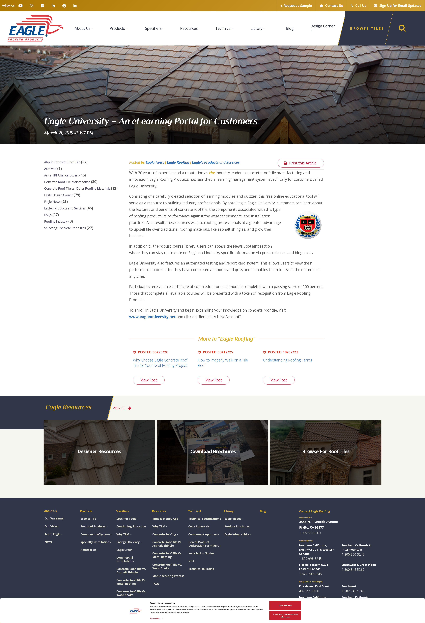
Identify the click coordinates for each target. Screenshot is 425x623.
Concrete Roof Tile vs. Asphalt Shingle (131, 570)
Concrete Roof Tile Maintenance (67, 182)
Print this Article (302, 163)
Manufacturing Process (168, 576)
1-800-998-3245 (310, 558)
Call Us (360, 5)
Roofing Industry (56, 221)
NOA (191, 561)
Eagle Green (124, 550)
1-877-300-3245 (310, 574)
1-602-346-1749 (353, 591)
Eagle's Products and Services (65, 208)
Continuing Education (131, 526)
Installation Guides (201, 553)
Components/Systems (95, 534)
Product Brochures (237, 526)
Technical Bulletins (201, 569)
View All (119, 407)
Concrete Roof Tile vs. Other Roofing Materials (77, 188)
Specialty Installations (95, 542)
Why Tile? (122, 534)
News (48, 542)
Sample (298, 5)
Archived (50, 168)
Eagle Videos (232, 518)
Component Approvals (203, 534)
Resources (189, 28)
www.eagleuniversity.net (152, 316)
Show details (155, 619)
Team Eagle (52, 534)
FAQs (47, 215)
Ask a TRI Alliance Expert (61, 175)
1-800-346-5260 (353, 569)
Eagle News (52, 201)
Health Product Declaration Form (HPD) (204, 543)
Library (257, 28)
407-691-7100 (309, 591)
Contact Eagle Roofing (314, 511)
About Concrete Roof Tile (62, 162)
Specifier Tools (126, 518)
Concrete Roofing (164, 534)
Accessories (88, 550)
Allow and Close (285, 606)
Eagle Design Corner (58, 195)
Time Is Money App (165, 518)
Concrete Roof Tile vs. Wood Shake (131, 593)
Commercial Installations (125, 559)
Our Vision (52, 526)
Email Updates (400, 5)
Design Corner (322, 26)
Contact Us (333, 5)
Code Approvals (198, 526)
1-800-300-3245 (353, 554)
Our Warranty (54, 518)
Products (118, 28)
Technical (223, 28)
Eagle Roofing (178, 162)
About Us (83, 28)
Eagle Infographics (236, 534)
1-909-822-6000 (310, 533)
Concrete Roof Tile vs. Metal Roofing (131, 581)
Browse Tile (88, 518)
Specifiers (153, 28)
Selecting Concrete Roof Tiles (65, 228)
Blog (289, 28)
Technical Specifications (204, 518)
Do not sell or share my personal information (285, 615)
